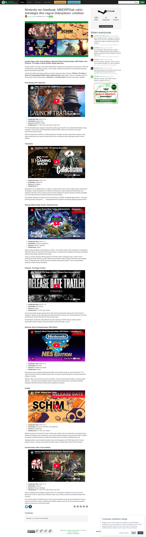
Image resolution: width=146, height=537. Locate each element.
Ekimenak (38, 2)
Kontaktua (69, 533)
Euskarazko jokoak (60, 2)
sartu (33, 518)
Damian (96, 59)
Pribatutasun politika (65, 530)
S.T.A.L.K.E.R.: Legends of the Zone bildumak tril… (105, 65)
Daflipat (96, 47)
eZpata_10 (97, 76)
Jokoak (30, 2)
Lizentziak (83, 530)
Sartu (142, 2)
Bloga (22, 2)
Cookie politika (76, 530)
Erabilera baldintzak (73, 532)
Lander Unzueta (31, 16)
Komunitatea (47, 2)
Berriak (50, 16)
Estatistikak (76, 533)
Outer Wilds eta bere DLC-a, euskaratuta (103, 82)
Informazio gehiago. (131, 527)
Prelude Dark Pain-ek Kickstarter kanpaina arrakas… (106, 73)
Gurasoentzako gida (74, 2)
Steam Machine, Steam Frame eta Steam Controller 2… (107, 44)
